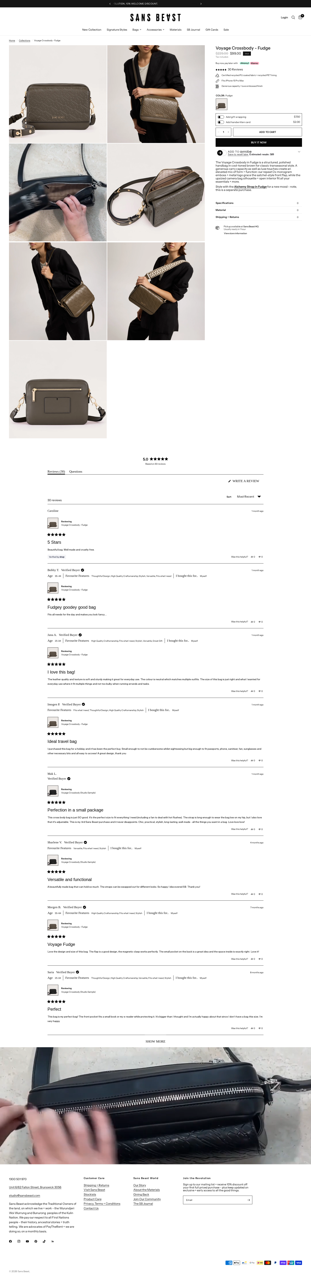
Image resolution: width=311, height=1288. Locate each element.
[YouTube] (30, 1241)
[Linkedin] (55, 1241)
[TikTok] (47, 1241)
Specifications (224, 203)
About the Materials (146, 1189)
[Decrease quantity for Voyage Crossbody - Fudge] (218, 132)
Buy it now (259, 142)
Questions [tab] (75, 472)
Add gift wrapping (236, 117)
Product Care (93, 1199)
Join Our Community (147, 1199)
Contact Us (91, 1208)
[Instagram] (21, 1241)
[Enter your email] (248, 1200)
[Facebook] (13, 1241)
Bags (135, 29)
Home (12, 40)
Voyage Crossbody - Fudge (74, 525)
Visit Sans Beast (94, 1189)
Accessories (154, 29)
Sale (226, 29)
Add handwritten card (238, 122)
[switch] (221, 117)
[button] (229, 69)
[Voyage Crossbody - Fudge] (221, 104)
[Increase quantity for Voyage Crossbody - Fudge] (228, 132)
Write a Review (247, 482)
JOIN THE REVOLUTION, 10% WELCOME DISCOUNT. (166, 3)
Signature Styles (117, 29)
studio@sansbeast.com (24, 1195)
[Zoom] (99, 52)
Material (221, 210)
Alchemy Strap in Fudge (250, 186)
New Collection (91, 29)
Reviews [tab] (56, 472)
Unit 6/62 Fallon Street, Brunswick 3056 (35, 1187)
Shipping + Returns (227, 217)
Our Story (139, 1185)
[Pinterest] (38, 1241)
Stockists (90, 1194)
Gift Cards (212, 29)
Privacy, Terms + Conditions (102, 1203)
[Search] (293, 17)
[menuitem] (92, 30)
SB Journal (193, 29)
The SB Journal (143, 1203)
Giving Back (141, 1194)
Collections (24, 40)
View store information (235, 233)
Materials (175, 29)
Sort (229, 496)
